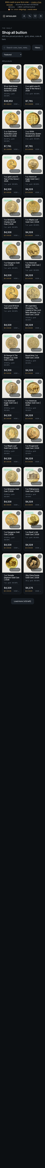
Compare (16, 80)
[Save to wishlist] (18, 67)
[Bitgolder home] (9, 16)
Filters (37, 47)
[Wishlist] (35, 16)
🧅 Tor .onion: (22, 9)
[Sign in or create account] (24, 16)
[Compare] (29, 16)
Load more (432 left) (22, 601)
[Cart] (40, 16)
